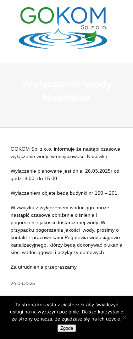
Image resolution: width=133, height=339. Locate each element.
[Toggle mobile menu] (118, 52)
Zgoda (66, 328)
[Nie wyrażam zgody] (124, 317)
